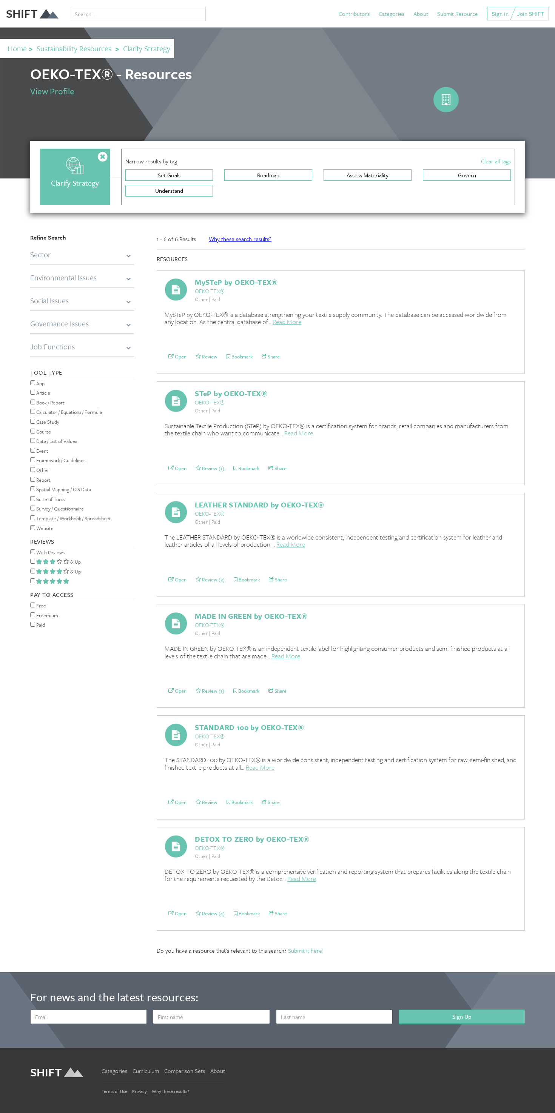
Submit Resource (457, 13)
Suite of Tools (50, 499)
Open (180, 356)
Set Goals (169, 175)
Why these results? (170, 1091)
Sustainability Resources (74, 48)
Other (42, 470)
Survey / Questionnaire (59, 508)
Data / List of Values (56, 441)
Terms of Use (114, 1091)
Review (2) (213, 579)
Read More (287, 321)
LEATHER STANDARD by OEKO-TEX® (259, 505)
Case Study (47, 422)
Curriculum (146, 1071)
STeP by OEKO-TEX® (231, 393)
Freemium (46, 615)
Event (41, 451)
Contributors (354, 13)
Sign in (500, 13)
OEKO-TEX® (210, 291)
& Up (75, 562)
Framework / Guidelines (60, 460)
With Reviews (50, 552)
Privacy (139, 1091)
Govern (467, 175)
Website (44, 528)
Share (273, 356)
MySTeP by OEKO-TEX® (236, 282)
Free (40, 605)
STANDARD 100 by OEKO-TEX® (249, 727)
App (40, 383)
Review (209, 356)
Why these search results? (240, 239)
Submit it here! (306, 950)
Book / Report (50, 402)
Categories (391, 13)
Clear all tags (496, 161)
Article (42, 393)
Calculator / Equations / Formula (68, 412)
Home (17, 48)
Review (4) (213, 913)
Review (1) (212, 468)
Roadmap (268, 175)
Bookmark (241, 356)
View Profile (52, 91)
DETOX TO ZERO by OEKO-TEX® (252, 839)
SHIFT (22, 13)
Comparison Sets (184, 1071)
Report (43, 480)
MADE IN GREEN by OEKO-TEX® (251, 616)
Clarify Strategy (146, 48)
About (420, 13)
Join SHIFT (530, 13)
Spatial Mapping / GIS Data (63, 489)
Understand (169, 190)
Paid (40, 625)
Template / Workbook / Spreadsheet (73, 518)
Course (43, 431)
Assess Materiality (367, 175)
